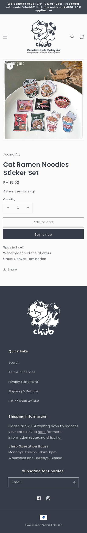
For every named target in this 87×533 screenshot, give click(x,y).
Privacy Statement (23, 382)
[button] (5, 36)
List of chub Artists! (23, 401)
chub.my (36, 525)
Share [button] (12, 269)
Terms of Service (22, 372)
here (42, 431)
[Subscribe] (74, 482)
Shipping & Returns (23, 391)
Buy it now (44, 234)
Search (14, 362)
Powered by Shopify (52, 525)
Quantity (9, 199)
